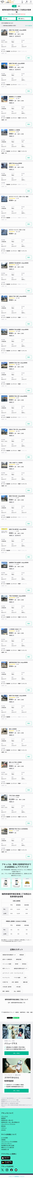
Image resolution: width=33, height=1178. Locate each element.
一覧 (14, 6)
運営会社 (3, 1126)
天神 (25, 977)
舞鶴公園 (25, 982)
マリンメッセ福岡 (7, 964)
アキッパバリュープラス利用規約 (9, 1141)
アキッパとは (4, 1116)
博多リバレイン (6, 968)
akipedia (3, 1130)
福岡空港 (21, 955)
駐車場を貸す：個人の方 (7, 1120)
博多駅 (16, 964)
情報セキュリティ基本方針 (7, 1147)
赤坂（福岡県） (15, 982)
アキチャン (4, 1128)
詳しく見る (16, 1053)
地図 (19, 6)
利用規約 (3, 1139)
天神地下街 (5, 982)
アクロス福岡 (17, 977)
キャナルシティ (6, 977)
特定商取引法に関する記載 (7, 1145)
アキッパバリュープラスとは (8, 1124)
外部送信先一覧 (5, 1149)
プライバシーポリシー (6, 1143)
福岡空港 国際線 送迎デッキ (20, 968)
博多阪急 (24, 964)
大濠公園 (18, 986)
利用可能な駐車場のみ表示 (9, 25)
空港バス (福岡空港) (7, 959)
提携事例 (3, 1118)
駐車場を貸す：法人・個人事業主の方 (10, 1122)
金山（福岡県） (17, 991)
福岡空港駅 (18, 959)
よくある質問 (4, 1137)
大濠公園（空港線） (7, 986)
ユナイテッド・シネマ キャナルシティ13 (13, 973)
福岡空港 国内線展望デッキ (9, 955)
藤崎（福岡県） (6, 991)
